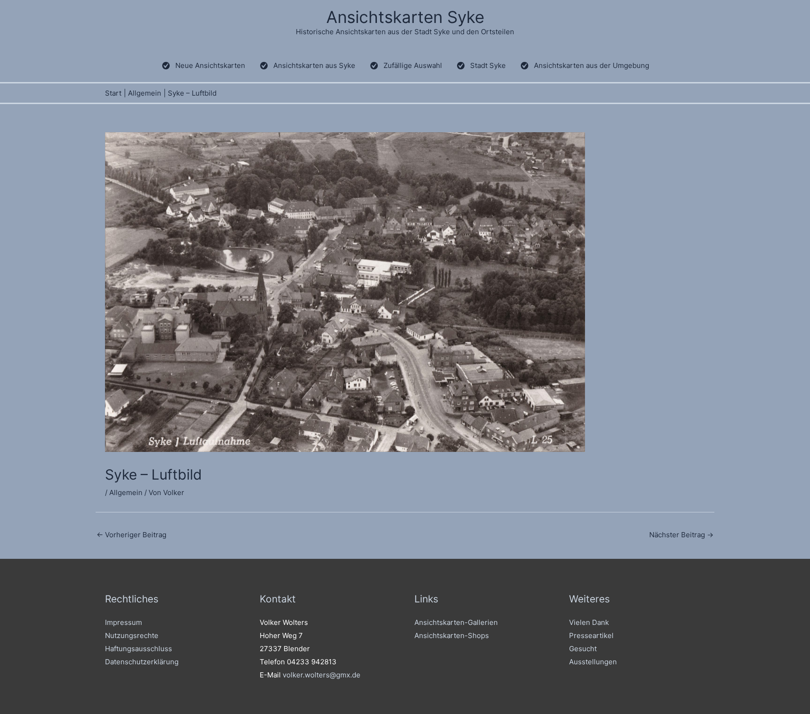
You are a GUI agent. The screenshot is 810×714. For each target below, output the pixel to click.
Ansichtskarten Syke (405, 17)
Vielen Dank (589, 622)
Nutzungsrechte (131, 635)
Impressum (123, 622)
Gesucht (583, 648)
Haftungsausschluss (138, 648)
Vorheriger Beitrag (131, 534)
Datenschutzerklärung (142, 661)
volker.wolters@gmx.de (321, 674)
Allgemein (125, 492)
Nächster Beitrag (681, 534)
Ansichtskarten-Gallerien (456, 622)
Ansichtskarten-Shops (451, 635)
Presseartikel (591, 635)
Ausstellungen (593, 661)
